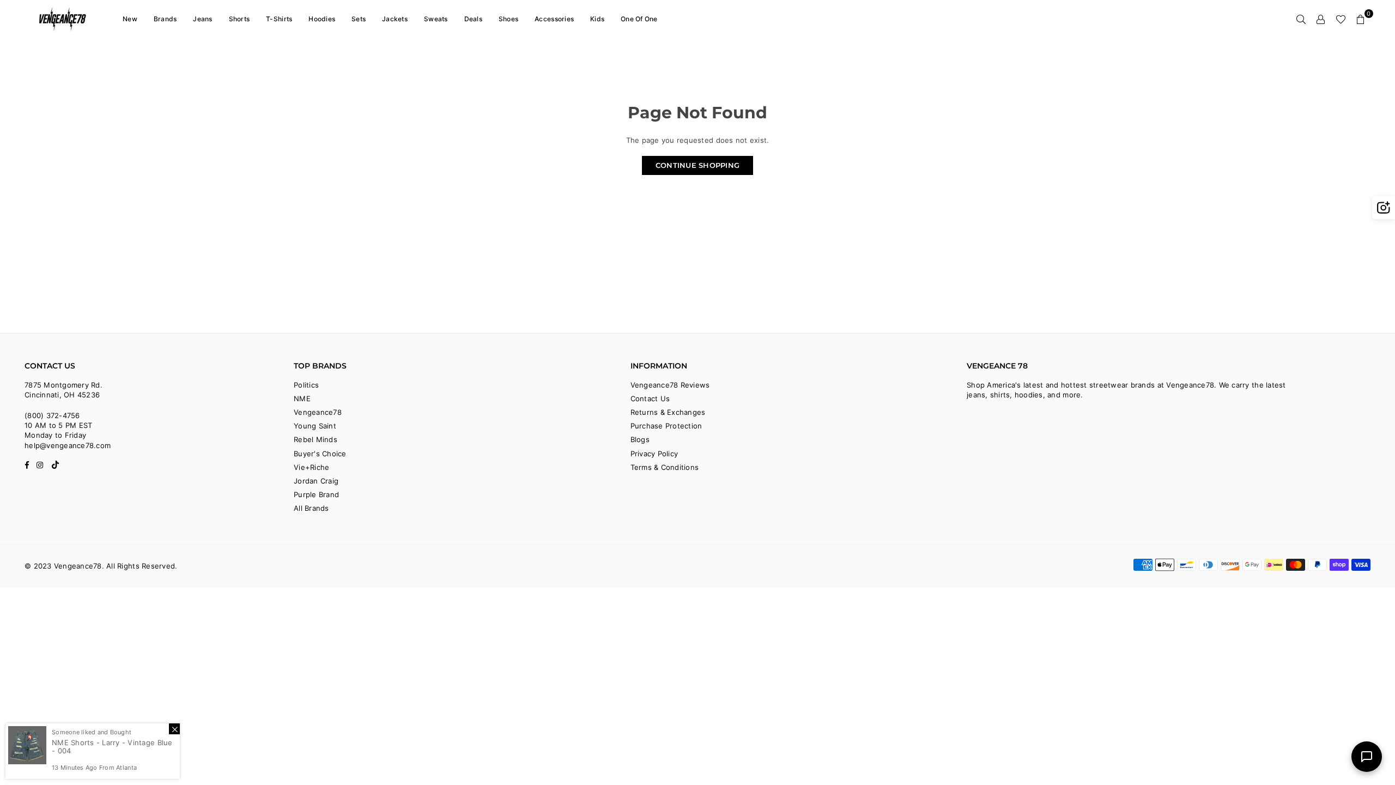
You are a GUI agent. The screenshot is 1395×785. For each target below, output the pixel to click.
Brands (165, 19)
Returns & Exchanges (668, 412)
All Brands (311, 508)
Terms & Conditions (664, 467)
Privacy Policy (654, 453)
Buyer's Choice (320, 453)
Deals (473, 19)
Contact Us (650, 398)
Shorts (239, 19)
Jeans (202, 19)
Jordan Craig (316, 480)
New (130, 19)
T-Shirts (279, 19)
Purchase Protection (666, 425)
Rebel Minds (315, 439)
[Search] (1301, 19)
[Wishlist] (1341, 19)
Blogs (640, 439)
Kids (597, 19)
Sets (358, 19)
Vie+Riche (311, 467)
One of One (639, 19)
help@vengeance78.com (68, 445)
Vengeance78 (318, 412)
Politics (306, 385)
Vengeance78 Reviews (670, 385)
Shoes (508, 19)
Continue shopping (697, 165)
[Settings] (1321, 19)
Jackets (395, 19)
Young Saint (315, 425)
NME (302, 398)
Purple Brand (316, 494)
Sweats (436, 19)
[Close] (174, 728)
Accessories (554, 19)
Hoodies (321, 19)
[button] (1360, 19)
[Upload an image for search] (1383, 207)
